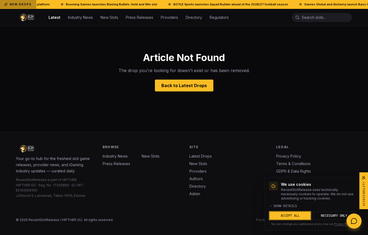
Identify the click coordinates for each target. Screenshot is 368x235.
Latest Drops (200, 156)
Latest (54, 17)
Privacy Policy (288, 156)
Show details (285, 206)
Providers (169, 17)
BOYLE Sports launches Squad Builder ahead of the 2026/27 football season (217, 4)
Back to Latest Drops (184, 85)
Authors (196, 178)
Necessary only (334, 216)
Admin (194, 193)
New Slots (109, 17)
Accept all (290, 216)
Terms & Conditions (293, 163)
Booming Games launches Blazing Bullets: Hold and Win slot (98, 4)
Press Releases (139, 17)
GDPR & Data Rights (293, 171)
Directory (194, 17)
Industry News (80, 17)
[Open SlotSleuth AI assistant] (354, 221)
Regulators (219, 17)
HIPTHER (69, 180)
